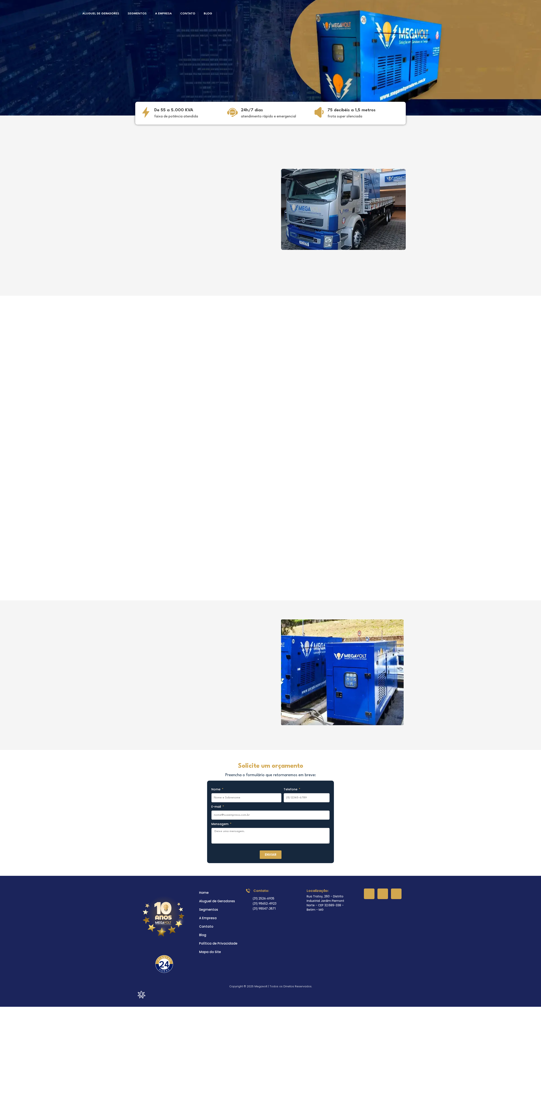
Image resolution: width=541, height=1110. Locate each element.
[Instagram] (369, 894)
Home (204, 892)
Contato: (261, 890)
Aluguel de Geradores (100, 13)
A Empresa (208, 918)
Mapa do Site (210, 952)
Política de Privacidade (218, 943)
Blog (208, 13)
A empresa (163, 13)
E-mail (216, 807)
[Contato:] (248, 891)
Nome (216, 789)
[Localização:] (301, 891)
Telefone (291, 789)
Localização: (318, 890)
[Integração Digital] (141, 997)
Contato (187, 13)
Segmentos (137, 13)
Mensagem (220, 824)
